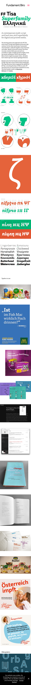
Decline (14, 682)
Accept (21, 680)
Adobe (11, 71)
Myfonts (4, 71)
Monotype (19, 69)
